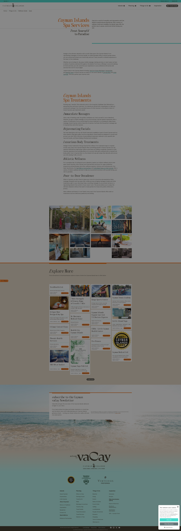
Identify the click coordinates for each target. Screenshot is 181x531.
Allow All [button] (169, 519)
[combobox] (178, 507)
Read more (169, 516)
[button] (169, 527)
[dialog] (169, 517)
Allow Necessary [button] (169, 523)
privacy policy (174, 514)
